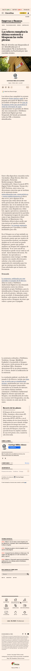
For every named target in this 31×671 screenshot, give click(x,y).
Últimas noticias (7, 538)
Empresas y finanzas (12, 21)
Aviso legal (13, 654)
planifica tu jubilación (6, 608)
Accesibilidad (26, 656)
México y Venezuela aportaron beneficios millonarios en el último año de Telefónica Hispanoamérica (15, 561)
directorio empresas (24, 607)
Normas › (27, 463)
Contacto (9, 654)
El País (27, 16)
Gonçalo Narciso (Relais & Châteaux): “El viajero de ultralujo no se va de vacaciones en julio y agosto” (15, 554)
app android (24, 614)
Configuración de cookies (7, 656)
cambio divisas (15, 607)
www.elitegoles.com (9, 194)
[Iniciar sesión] (28, 13)
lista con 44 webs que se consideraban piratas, (15, 381)
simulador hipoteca (15, 602)
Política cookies (20, 654)
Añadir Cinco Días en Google (10, 91)
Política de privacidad (17, 656)
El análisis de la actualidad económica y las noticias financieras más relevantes (13, 454)
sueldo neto (25, 602)
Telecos (4, 29)
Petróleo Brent (27, 9)
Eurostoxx (8, 577)
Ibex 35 (4, 9)
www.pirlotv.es (22, 194)
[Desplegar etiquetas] (28, 471)
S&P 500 (14, 9)
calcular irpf (6, 602)
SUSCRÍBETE (23, 13)
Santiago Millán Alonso (15, 80)
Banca (3, 25)
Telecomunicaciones (11, 25)
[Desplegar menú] (3, 13)
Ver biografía (12, 447)
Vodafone (15, 471)
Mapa (8, 658)
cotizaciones (6, 614)
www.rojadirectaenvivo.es (12, 196)
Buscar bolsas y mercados (10, 569)
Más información (5, 478)
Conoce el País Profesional (15, 621)
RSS (11, 658)
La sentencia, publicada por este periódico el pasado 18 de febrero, (14, 280)
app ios (15, 614)
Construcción (25, 25)
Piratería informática (7, 471)
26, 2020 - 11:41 (17, 83)
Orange (21, 471)
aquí (25, 482)
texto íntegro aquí (16, 98)
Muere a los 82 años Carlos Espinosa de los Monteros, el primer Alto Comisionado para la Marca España (15, 543)
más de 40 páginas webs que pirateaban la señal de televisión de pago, (15, 105)
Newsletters (14, 658)
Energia (19, 25)
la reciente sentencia (19, 225)
